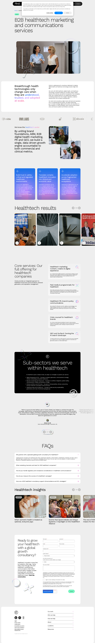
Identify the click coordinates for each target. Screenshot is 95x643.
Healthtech (19, 497)
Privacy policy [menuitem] (17, 622)
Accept (58, 12)
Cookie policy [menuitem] (17, 624)
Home (16, 10)
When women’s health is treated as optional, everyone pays (28, 521)
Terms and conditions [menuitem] (19, 627)
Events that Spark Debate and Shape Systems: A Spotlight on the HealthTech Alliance (64, 522)
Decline (67, 12)
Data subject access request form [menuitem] (19, 630)
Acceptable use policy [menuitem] (19, 625)
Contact (78, 3)
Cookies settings (49, 12)
